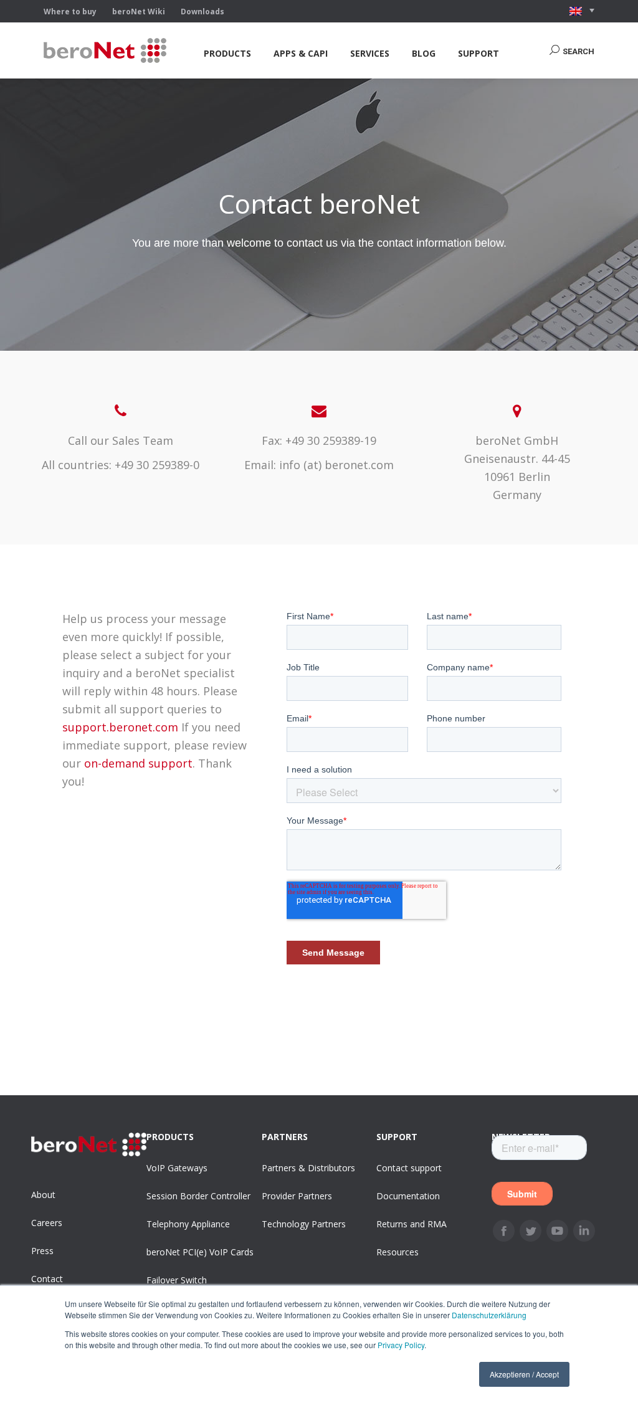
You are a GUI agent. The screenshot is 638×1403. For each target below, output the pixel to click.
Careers (46, 1223)
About (43, 1195)
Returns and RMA (411, 1224)
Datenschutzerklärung (489, 1315)
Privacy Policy (401, 1344)
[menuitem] (227, 54)
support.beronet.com (120, 727)
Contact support (409, 1168)
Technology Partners (304, 1224)
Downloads (202, 11)
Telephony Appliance (188, 1224)
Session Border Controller (198, 1196)
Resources (397, 1252)
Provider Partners (297, 1196)
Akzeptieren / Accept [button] (524, 1374)
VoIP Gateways (176, 1168)
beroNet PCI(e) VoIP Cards (200, 1252)
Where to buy (70, 11)
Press (42, 1251)
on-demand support (138, 763)
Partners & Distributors (308, 1168)
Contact (47, 1279)
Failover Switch (176, 1280)
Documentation (408, 1196)
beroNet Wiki (138, 11)
